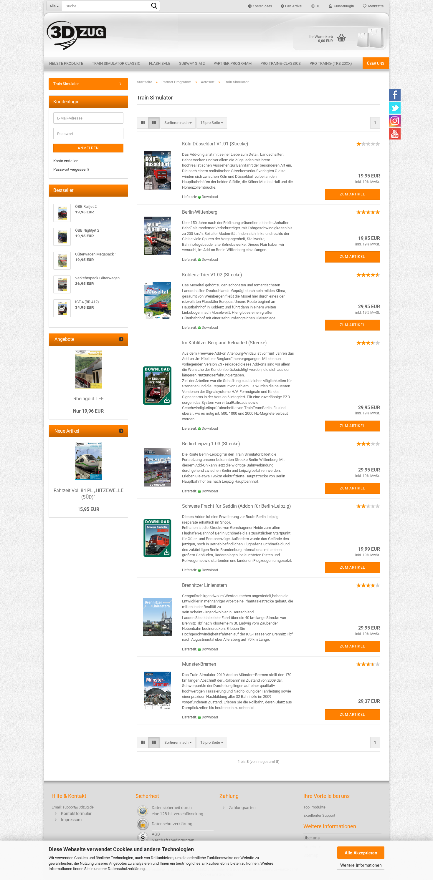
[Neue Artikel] (121, 431)
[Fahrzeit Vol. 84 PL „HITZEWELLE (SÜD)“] (88, 461)
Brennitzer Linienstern (204, 585)
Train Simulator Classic (116, 63)
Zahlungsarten (242, 807)
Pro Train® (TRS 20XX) (331, 63)
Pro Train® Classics (280, 63)
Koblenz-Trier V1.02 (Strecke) (212, 275)
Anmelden (88, 148)
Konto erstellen (65, 161)
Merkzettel (375, 6)
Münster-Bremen (199, 664)
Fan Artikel (293, 6)
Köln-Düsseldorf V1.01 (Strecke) (215, 144)
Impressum (71, 819)
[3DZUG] (216, 34)
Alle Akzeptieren (361, 853)
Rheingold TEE (88, 398)
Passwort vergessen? (71, 169)
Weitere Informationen (361, 865)
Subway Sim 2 (192, 63)
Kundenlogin (343, 6)
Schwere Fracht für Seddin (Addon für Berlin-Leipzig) (236, 506)
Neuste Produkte (66, 63)
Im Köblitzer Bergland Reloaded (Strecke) (224, 343)
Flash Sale (159, 63)
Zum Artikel (352, 194)
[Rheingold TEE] (88, 369)
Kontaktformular (76, 813)
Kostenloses (262, 6)
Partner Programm (233, 63)
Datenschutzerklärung (126, 868)
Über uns (375, 63)
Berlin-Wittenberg (199, 212)
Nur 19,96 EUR (88, 411)
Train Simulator (66, 84)
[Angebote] (121, 339)
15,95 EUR (88, 509)
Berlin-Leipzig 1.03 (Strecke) (211, 443)
